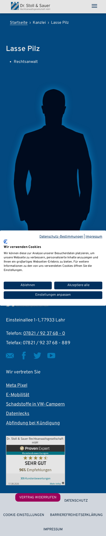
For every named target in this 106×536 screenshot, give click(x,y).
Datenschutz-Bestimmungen (61, 237)
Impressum (94, 237)
